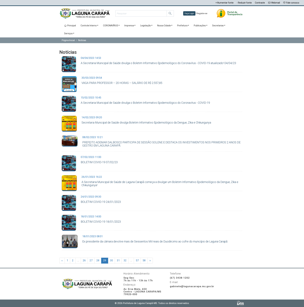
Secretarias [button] (218, 25)
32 (125, 260)
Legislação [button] (145, 25)
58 (144, 260)
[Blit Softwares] (240, 303)
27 (91, 260)
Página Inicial (68, 40)
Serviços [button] (68, 33)
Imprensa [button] (129, 25)
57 (137, 260)
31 (118, 260)
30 (111, 260)
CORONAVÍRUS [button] (110, 25)
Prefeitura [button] (182, 25)
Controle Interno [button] (89, 25)
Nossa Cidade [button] (164, 25)
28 (97, 260)
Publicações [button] (200, 25)
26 (84, 260)
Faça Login (189, 13)
